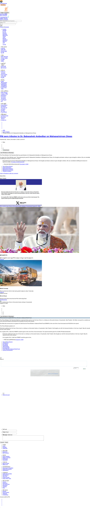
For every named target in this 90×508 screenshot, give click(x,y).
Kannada (5, 34)
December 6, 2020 (24, 164)
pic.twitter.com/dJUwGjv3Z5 (17, 162)
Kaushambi (5, 345)
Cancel (2, 442)
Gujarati (4, 30)
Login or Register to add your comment (9, 173)
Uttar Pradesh (6, 346)
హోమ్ (4, 130)
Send (6, 442)
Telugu (4, 36)
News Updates (6, 131)
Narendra (3, 14)
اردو (4, 43)
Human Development (8, 350)
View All (2, 259)
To (0, 24)
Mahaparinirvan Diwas (8, 170)
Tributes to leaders (7, 171)
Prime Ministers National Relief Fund (11, 349)
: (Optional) (7, 434)
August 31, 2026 (19, 339)
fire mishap (5, 344)
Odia (4, 42)
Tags (4, 166)
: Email (5, 432)
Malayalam (5, 35)
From (1, 22)
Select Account (6, 394)
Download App (3, 299)
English (4, 29)
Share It (2, 359)
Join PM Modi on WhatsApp (7, 152)
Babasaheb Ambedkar (8, 168)
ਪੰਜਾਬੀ (4, 44)
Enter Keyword (3, 20)
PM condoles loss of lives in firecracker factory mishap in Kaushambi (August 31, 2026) (20, 206)
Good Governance (7, 167)
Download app (3, 3)
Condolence (5, 343)
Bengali (4, 32)
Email (5, 429)
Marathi (4, 38)
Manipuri (5, 41)
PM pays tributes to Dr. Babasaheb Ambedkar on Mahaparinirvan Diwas (36, 136)
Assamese (5, 39)
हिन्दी (4, 31)
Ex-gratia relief (6, 347)
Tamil (4, 37)
